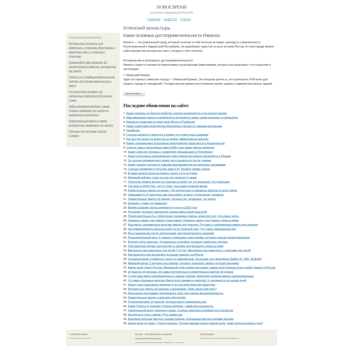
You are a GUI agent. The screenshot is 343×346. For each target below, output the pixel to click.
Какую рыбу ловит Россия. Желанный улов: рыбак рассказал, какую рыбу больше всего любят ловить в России (201, 267)
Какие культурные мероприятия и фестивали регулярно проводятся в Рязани (179, 156)
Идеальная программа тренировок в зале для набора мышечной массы (175, 293)
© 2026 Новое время (78, 334)
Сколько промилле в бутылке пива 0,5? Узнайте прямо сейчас (169, 169)
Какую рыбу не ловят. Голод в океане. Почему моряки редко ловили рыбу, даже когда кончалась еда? (195, 323)
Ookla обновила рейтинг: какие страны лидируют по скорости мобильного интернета (89, 110)
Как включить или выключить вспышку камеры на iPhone (165, 254)
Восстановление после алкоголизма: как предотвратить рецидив (171, 233)
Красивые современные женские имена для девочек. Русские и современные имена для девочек (193, 224)
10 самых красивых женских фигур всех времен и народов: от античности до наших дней (187, 280)
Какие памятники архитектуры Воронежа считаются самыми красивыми (174, 126)
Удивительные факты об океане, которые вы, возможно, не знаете (172, 199)
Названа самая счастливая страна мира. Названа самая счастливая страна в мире (183, 220)
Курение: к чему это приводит (147, 203)
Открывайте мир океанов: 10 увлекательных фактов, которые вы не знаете (92, 66)
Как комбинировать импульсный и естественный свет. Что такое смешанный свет (182, 229)
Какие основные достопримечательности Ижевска (171, 35)
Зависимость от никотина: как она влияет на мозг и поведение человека (175, 194)
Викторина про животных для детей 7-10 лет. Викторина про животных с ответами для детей (189, 250)
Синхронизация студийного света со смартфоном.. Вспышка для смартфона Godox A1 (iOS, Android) (195, 259)
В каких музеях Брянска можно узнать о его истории (162, 173)
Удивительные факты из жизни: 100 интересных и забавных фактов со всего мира (182, 190)
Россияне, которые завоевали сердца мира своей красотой (167, 212)
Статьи (185, 18)
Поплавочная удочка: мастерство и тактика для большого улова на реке (175, 246)
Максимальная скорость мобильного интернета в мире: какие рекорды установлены (182, 117)
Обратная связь (207, 334)
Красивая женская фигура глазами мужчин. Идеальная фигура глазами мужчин (181, 319)
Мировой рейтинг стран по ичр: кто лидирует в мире (162, 177)
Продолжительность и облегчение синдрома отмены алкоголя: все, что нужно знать (183, 216)
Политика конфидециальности (148, 338)
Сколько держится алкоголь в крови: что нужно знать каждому (167, 134)
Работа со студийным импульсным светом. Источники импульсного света (92, 81)
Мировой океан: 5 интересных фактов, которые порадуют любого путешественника (183, 263)
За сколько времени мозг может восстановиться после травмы (169, 160)
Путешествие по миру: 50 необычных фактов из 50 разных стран (90, 96)
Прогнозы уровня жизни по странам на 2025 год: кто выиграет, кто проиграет (179, 182)
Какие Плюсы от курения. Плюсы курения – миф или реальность (170, 306)
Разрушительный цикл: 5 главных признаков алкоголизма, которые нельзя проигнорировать (189, 237)
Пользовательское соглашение (158, 334)
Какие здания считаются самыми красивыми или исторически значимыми (177, 164)
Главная (153, 18)
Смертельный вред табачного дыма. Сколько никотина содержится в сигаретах (180, 310)
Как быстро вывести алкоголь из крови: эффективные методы (167, 139)
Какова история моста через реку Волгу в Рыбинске (160, 122)
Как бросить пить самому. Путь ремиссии (155, 314)
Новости (170, 18)
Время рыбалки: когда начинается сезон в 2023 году (162, 207)
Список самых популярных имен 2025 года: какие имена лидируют (170, 147)
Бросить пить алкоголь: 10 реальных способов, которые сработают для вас (178, 242)
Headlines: (133, 130)
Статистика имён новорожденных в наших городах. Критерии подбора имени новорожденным (190, 276)
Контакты (139, 334)
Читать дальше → (134, 93)
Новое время (171, 7)
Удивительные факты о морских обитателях (157, 297)
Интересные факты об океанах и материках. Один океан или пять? (172, 289)
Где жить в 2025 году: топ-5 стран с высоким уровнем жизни (167, 186)
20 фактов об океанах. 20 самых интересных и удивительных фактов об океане (180, 272)
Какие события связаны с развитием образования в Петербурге (170, 152)
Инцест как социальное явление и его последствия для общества (171, 284)
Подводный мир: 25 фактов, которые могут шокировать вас (167, 302)
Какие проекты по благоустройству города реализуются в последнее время (176, 113)
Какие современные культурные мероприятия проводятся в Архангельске (175, 143)
